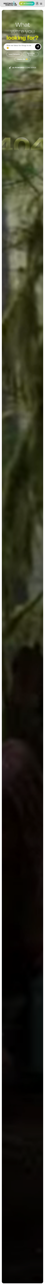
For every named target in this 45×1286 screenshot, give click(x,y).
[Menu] (41, 3)
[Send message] (38, 47)
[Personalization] (37, 3)
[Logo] (10, 3)
